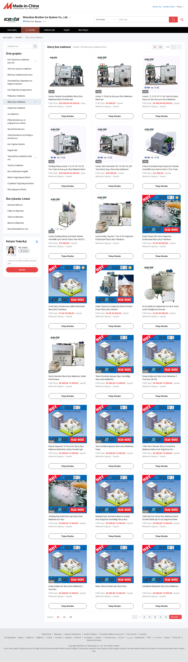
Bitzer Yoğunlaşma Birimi (18, 177)
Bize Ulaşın (83, 29)
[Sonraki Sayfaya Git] (179, 47)
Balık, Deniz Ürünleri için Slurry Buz (111, 586)
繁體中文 (40, 637)
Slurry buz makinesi (16, 101)
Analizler (143, 634)
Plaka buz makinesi (16, 95)
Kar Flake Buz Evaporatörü (19, 89)
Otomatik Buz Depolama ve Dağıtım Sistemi (19, 82)
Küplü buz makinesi (16, 107)
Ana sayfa (12, 29)
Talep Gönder (67, 116)
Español (68, 637)
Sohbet (25, 251)
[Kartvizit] (37, 241)
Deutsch (78, 637)
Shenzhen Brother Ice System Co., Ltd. (45, 17)
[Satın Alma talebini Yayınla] (182, 19)
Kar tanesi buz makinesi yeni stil (18, 61)
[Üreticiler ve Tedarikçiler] (22, 5)
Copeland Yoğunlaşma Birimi (20, 183)
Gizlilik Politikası (90, 634)
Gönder (22, 269)
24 (58, 617)
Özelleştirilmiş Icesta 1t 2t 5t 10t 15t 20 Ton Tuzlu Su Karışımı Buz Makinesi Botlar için (67, 169)
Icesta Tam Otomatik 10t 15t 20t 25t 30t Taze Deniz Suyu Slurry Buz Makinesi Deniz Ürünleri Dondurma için (113, 169)
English (21, 637)
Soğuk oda (12, 150)
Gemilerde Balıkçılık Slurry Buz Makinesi (160, 586)
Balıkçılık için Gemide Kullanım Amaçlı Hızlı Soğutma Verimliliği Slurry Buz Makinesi (112, 519)
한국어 (121, 637)
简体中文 (30, 637)
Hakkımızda (49, 29)
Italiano (99, 637)
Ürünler (31, 29)
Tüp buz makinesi (15, 165)
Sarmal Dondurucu (16, 129)
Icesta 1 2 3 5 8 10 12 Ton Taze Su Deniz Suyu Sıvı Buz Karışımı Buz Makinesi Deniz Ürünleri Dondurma (160, 99)
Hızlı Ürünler (131, 634)
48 (70, 617)
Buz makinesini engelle (17, 171)
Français (58, 637)
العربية (129, 637)
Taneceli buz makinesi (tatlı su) (19, 158)
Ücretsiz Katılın (169, 6)
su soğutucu (13, 113)
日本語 (49, 637)
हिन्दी (149, 637)
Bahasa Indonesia (94, 640)
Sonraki (174, 616)
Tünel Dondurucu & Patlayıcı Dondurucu (20, 137)
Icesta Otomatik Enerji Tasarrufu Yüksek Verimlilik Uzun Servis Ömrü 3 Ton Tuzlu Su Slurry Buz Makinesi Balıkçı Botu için (161, 169)
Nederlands (139, 637)
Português (88, 637)
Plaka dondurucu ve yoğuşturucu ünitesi (16, 121)
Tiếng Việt (176, 637)
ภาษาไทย (157, 637)
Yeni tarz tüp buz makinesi (19, 68)
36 (64, 617)
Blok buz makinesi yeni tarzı (20, 74)
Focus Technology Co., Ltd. (92, 646)
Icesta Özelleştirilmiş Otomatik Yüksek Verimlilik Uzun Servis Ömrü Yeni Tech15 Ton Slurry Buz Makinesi (66, 239)
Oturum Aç (157, 6)
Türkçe (166, 637)
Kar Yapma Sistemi (16, 144)
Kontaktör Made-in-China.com (112, 634)
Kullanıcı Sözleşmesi (72, 634)
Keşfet (67, 29)
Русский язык (110, 637)
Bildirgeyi (57, 634)
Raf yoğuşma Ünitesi (16, 189)
